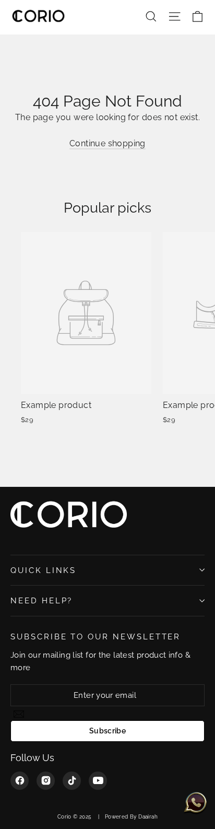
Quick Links (43, 570)
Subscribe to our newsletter (95, 636)
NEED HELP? (41, 600)
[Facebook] (19, 781)
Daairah (148, 817)
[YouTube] (98, 781)
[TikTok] (72, 781)
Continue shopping (107, 143)
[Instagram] (46, 781)
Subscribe (107, 731)
